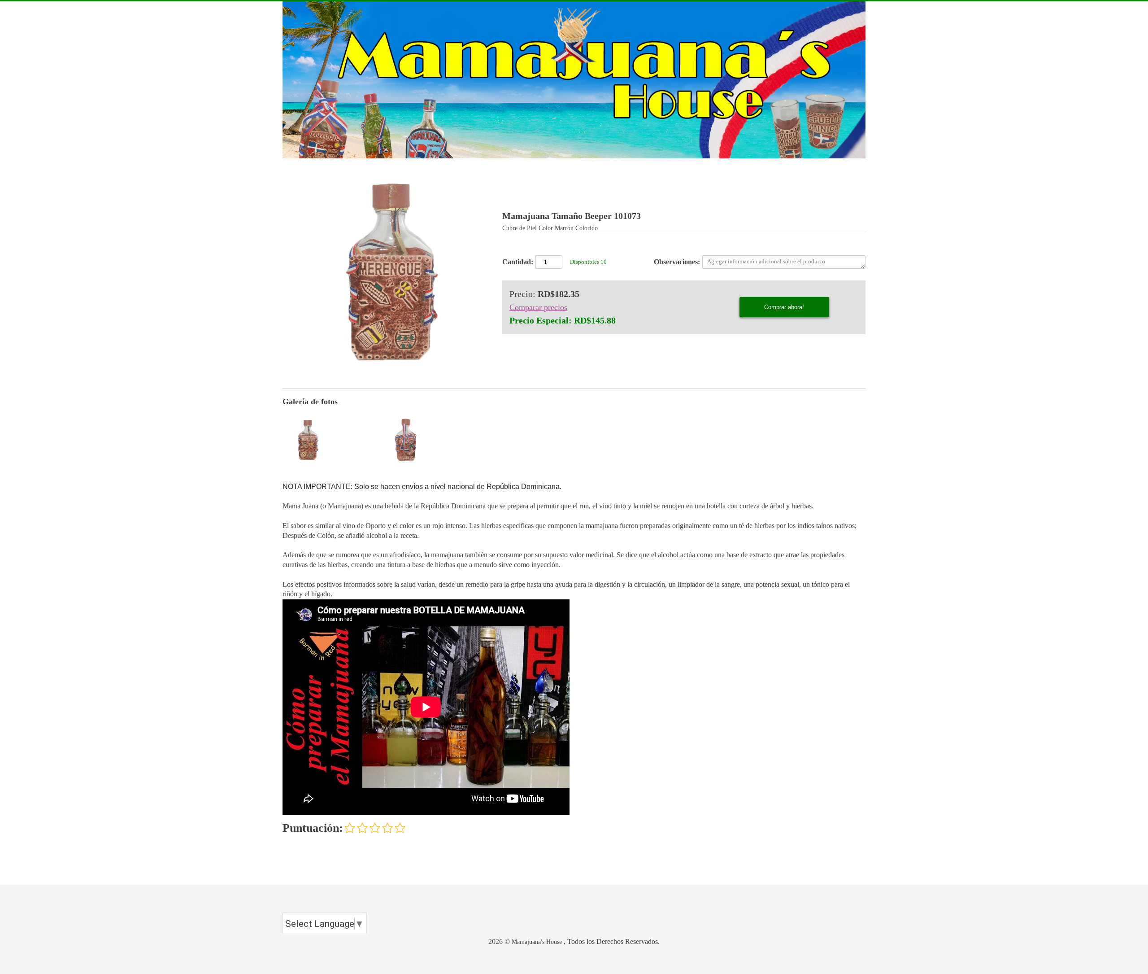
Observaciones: (677, 262)
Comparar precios (538, 307)
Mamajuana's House (537, 941)
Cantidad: (517, 262)
